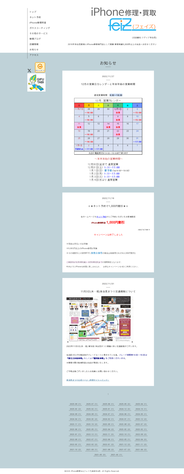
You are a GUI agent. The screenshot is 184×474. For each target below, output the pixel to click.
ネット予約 (35, 17)
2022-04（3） (142, 439)
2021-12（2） (125, 444)
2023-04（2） (109, 429)
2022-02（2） (92, 444)
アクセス (34, 54)
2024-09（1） (76, 414)
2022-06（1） (109, 439)
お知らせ (34, 49)
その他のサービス (38, 33)
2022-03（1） (76, 444)
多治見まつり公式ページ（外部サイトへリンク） (87, 380)
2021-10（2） (76, 449)
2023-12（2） (142, 419)
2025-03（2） (76, 409)
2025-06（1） (109, 404)
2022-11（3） (109, 434)
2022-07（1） (92, 439)
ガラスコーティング (39, 27)
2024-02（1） (109, 419)
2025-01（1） (109, 409)
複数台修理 (96, 253)
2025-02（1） (92, 409)
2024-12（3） (125, 409)
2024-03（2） (92, 419)
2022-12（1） (92, 434)
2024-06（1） (125, 414)
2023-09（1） (109, 424)
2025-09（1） (76, 404)
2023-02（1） (142, 429)
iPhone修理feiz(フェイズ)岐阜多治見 (86, 471)
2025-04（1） (142, 404)
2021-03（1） (117, 455)
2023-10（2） (92, 424)
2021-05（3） (101, 455)
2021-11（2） (142, 444)
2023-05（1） (92, 429)
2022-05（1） (125, 439)
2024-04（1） (76, 419)
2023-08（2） (125, 424)
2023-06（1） (76, 429)
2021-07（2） (125, 449)
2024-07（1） (109, 414)
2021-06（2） (142, 449)
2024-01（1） (125, 419)
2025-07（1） (92, 404)
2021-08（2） (109, 449)
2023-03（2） (125, 429)
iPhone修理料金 (37, 22)
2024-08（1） (92, 414)
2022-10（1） (125, 434)
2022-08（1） (76, 439)
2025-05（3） (125, 404)
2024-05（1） (142, 414)
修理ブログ (35, 38)
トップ (32, 11)
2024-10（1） (142, 409)
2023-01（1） (76, 434)
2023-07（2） (142, 424)
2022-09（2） (142, 434)
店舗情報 (34, 44)
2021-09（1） (92, 449)
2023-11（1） (76, 424)
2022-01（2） (109, 444)
